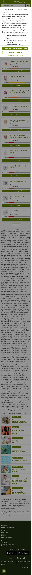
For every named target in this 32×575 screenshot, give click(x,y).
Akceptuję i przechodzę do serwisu (15, 48)
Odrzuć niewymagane (15, 52)
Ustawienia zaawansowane (15, 55)
